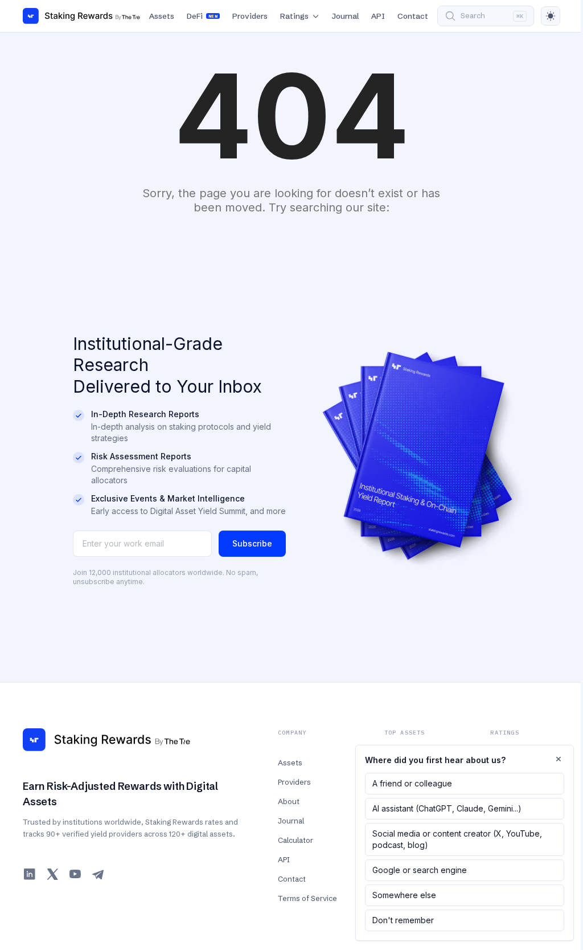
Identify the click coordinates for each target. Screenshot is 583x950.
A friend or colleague (412, 783)
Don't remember (403, 920)
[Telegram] (98, 874)
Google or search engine (419, 870)
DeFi (202, 16)
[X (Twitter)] (52, 874)
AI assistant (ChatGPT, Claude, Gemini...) (447, 808)
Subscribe (252, 543)
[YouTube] (75, 874)
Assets (161, 16)
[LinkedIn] (29, 874)
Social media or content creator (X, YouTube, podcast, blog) (457, 839)
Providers (250, 16)
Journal (345, 16)
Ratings (294, 16)
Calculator (295, 840)
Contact (412, 16)
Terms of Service (307, 898)
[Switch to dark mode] (550, 16)
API (378, 16)
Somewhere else (404, 895)
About (288, 801)
